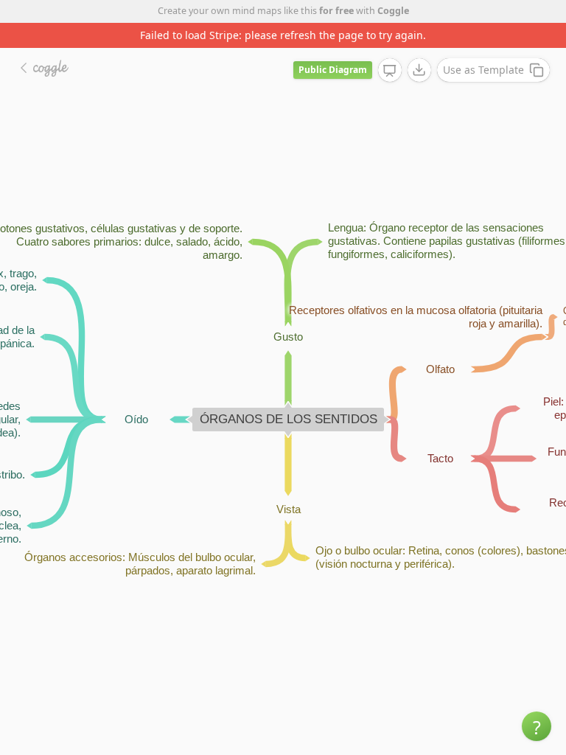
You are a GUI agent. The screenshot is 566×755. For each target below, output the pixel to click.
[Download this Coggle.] (419, 70)
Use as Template (483, 70)
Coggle (393, 10)
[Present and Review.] (390, 71)
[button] (536, 726)
